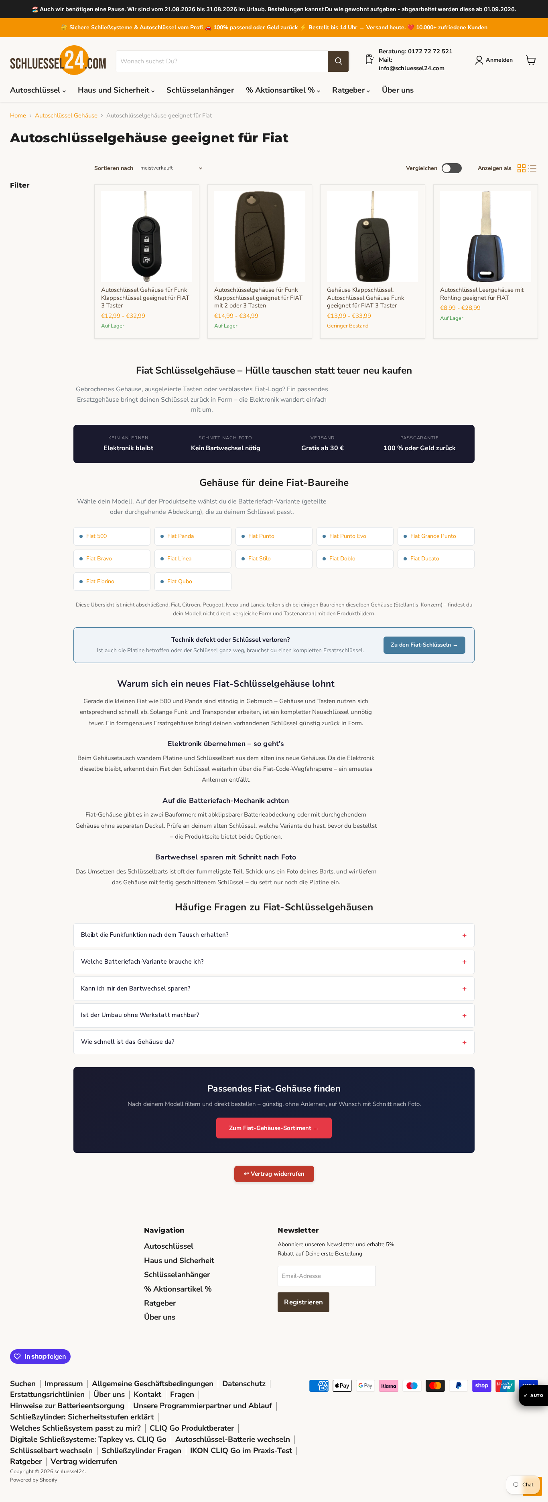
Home (18, 115)
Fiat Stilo (259, 558)
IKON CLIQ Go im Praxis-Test (241, 1450)
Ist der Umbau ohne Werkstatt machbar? (140, 1015)
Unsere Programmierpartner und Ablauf (202, 1406)
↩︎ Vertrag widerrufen (274, 1174)
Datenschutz (244, 1384)
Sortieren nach (113, 168)
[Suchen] (338, 61)
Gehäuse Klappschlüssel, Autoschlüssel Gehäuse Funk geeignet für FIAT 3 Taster (365, 297)
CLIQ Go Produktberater (192, 1428)
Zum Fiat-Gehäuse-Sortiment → (274, 1128)
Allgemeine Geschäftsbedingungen (152, 1384)
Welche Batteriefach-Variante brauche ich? (142, 962)
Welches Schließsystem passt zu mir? (75, 1428)
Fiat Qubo (179, 581)
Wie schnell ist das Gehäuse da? (128, 1042)
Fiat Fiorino (100, 581)
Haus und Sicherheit (115, 90)
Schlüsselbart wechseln (51, 1450)
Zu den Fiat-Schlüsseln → (424, 645)
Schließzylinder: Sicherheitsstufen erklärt (82, 1417)
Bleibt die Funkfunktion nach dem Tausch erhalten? (155, 935)
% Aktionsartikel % (281, 90)
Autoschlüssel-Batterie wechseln (232, 1439)
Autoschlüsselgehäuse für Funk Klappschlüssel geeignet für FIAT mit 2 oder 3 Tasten (258, 297)
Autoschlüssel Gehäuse (66, 115)
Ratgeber (349, 90)
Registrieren (303, 1302)
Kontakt (147, 1394)
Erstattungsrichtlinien (47, 1394)
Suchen (23, 1384)
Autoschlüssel (36, 90)
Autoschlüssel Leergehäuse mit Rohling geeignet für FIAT (482, 294)
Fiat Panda (180, 536)
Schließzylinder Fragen (141, 1450)
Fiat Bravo (99, 558)
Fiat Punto (261, 536)
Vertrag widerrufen (84, 1461)
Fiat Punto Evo (347, 536)
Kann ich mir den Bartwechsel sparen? (136, 988)
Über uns (398, 90)
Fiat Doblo (342, 558)
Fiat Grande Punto (433, 536)
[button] (495, 60)
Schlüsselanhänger (199, 90)
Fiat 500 (96, 536)
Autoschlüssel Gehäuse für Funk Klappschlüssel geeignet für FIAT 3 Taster (145, 297)
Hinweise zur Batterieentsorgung (67, 1406)
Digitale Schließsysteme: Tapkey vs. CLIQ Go (88, 1439)
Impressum (64, 1384)
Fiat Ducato (424, 558)
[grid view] (521, 168)
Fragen (182, 1394)
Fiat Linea (179, 558)
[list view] (532, 168)
